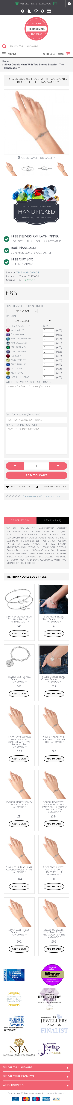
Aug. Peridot (18, 360)
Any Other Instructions (21, 425)
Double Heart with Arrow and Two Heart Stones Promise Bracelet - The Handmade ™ (54, 807)
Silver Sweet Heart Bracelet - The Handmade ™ (19, 932)
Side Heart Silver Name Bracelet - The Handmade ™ (54, 619)
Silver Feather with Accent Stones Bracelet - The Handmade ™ (54, 871)
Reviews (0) (52, 520)
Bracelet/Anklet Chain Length (25, 306)
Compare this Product (52, 486)
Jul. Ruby (16, 356)
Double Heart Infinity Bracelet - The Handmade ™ (19, 804)
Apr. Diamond (19, 343)
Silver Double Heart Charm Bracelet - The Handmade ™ (54, 679)
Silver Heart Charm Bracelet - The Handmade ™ (19, 679)
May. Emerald (18, 347)
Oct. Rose (16, 368)
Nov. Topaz (17, 373)
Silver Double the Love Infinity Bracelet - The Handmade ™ (54, 739)
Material (11, 316)
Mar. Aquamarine (21, 339)
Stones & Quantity (18, 326)
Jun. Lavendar (18, 351)
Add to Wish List (20, 486)
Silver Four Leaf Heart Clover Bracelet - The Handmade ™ (19, 869)
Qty (45, 326)
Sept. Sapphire (18, 364)
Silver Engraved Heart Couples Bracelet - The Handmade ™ (19, 619)
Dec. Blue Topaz (20, 377)
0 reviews (29, 496)
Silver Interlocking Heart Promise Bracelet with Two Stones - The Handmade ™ (19, 742)
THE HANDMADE (27, 272)
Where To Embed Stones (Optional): (28, 382)
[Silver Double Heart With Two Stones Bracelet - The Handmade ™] (36, 121)
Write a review (49, 496)
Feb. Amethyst (19, 334)
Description (20, 520)
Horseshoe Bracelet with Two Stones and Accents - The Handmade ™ (54, 934)
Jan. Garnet (17, 330)
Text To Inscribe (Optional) (23, 414)
